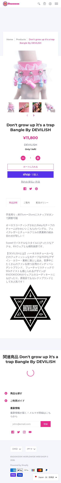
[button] (39, 3)
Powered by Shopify (19, 465)
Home (10, 39)
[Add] (38, 158)
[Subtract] (23, 158)
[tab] (13, 202)
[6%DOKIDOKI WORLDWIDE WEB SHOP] (11, 3)
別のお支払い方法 (30, 181)
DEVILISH (30, 144)
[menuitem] (39, 3)
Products (21, 39)
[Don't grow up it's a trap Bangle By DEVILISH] (11, 107)
